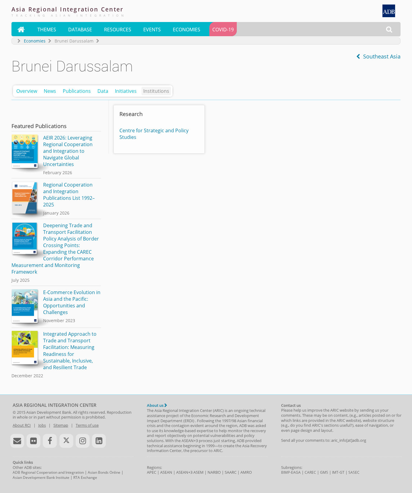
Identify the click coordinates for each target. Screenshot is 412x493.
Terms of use (87, 425)
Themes (46, 29)
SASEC (354, 472)
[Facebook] (50, 441)
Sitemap (60, 425)
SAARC (230, 472)
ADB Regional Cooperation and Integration (48, 472)
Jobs (42, 425)
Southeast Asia (380, 56)
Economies (186, 29)
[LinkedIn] (99, 441)
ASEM (198, 472)
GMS (324, 472)
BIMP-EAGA (291, 472)
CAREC (310, 472)
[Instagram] (83, 441)
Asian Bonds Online (104, 472)
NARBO (214, 472)
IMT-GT (338, 472)
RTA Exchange (85, 477)
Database (80, 29)
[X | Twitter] (66, 441)
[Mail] (17, 441)
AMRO (246, 472)
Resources (117, 29)
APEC (151, 472)
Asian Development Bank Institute (41, 477)
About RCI (22, 425)
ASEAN (166, 472)
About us (155, 405)
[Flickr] (33, 441)
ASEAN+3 (184, 472)
